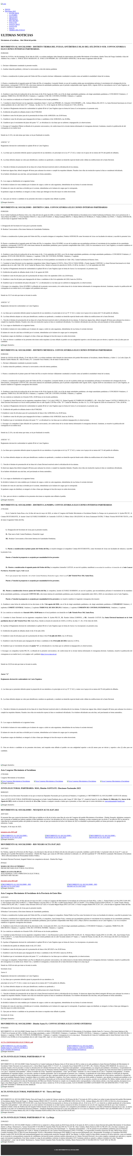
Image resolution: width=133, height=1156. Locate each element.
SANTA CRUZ (14, 24)
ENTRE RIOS (14, 13)
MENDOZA (13, 19)
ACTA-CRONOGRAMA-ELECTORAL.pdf (17, 1042)
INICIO (7, 9)
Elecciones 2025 (10, 11)
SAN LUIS (13, 22)
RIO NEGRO (13, 21)
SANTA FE (13, 26)
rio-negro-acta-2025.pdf (9, 881)
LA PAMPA (13, 15)
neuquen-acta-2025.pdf (9, 832)
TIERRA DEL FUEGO (17, 30)
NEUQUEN (13, 17)
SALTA (11, 28)
